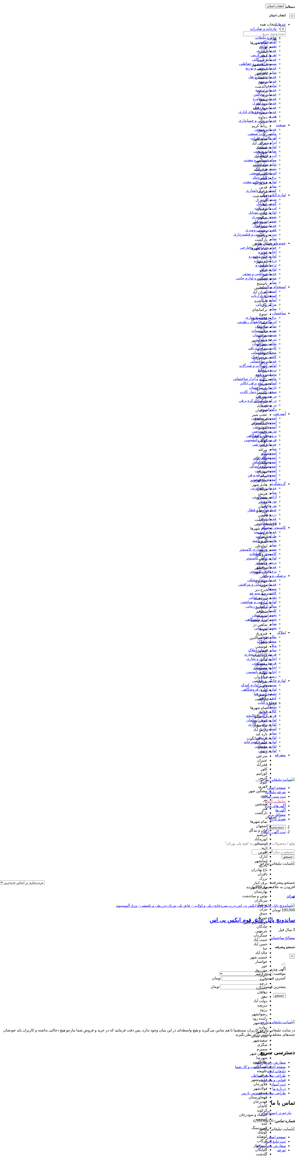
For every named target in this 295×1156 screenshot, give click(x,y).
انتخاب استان (275, 6)
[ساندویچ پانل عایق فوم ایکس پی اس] (205, 906)
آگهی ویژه (278, 969)
